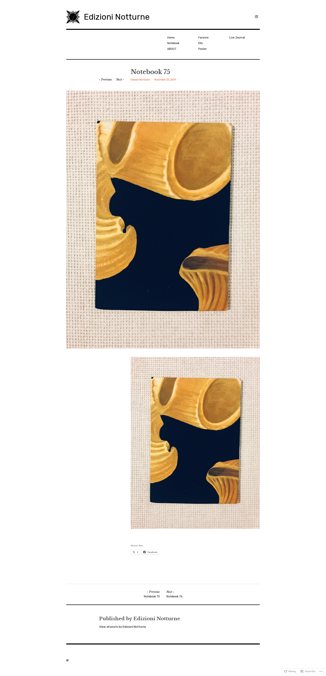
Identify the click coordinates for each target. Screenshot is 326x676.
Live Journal (237, 37)
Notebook (173, 43)
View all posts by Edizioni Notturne (122, 626)
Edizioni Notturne (117, 17)
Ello (200, 43)
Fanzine (203, 37)
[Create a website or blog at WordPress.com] (67, 660)
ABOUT (171, 49)
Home (171, 37)
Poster (202, 49)
